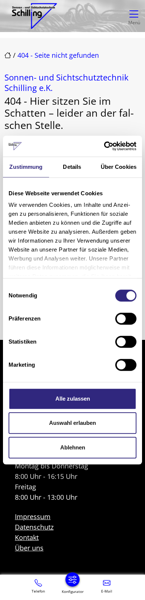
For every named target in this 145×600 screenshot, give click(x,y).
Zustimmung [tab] (25, 167)
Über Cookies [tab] (118, 167)
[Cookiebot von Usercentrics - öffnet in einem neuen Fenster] (104, 146)
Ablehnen (72, 447)
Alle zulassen (72, 398)
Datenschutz (34, 526)
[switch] (125, 319)
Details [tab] (72, 167)
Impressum (33, 516)
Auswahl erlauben (72, 423)
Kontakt (27, 537)
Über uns (29, 547)
